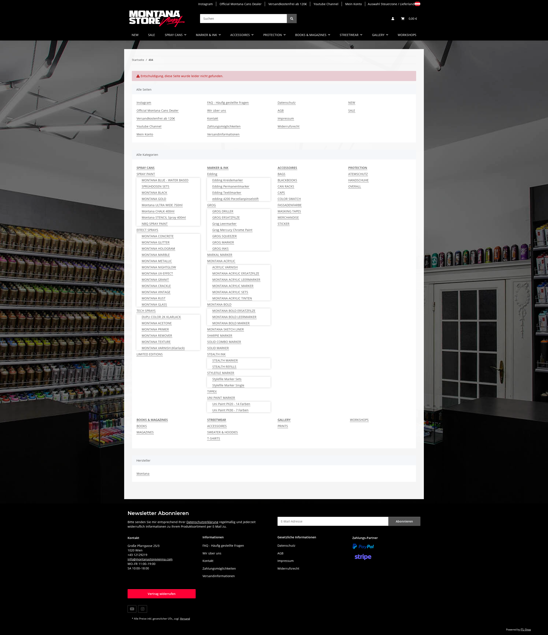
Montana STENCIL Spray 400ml (164, 217)
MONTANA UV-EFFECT (157, 273)
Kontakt (212, 118)
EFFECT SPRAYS (147, 230)
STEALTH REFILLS (224, 367)
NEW (135, 35)
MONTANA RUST (153, 298)
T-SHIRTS (213, 438)
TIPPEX (212, 391)
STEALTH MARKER (225, 360)
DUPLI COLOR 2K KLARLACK (161, 317)
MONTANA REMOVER (157, 335)
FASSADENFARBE (290, 205)
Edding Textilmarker (226, 193)
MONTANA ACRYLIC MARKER (232, 286)
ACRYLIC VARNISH (225, 267)
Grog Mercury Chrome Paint (232, 230)
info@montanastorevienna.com (150, 559)
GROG (211, 205)
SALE (151, 35)
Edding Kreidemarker (227, 180)
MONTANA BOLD (219, 304)
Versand (185, 618)
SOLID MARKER (218, 348)
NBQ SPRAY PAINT (155, 224)
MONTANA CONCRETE (158, 236)
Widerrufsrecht (288, 126)
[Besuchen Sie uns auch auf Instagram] (142, 609)
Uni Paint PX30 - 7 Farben (230, 410)
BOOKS (142, 426)
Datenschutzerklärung (202, 522)
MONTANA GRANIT (155, 280)
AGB (281, 110)
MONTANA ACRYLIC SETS (230, 292)
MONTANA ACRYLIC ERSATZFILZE (235, 273)
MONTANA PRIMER (155, 329)
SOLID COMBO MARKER (224, 342)
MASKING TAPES (289, 211)
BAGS (281, 174)
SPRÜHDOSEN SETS (155, 186)
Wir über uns (216, 110)
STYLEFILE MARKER (220, 373)
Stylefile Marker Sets (226, 379)
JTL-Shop (526, 629)
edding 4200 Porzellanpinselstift (235, 199)
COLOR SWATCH (289, 199)
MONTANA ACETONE (157, 323)
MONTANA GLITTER (156, 242)
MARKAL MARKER (219, 255)
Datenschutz (287, 103)
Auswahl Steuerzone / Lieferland (391, 4)
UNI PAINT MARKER (221, 398)
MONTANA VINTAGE (156, 292)
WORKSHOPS (359, 420)
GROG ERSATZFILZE (226, 217)
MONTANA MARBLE (156, 255)
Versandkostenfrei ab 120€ (287, 4)
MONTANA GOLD (154, 199)
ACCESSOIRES (217, 426)
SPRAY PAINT (146, 174)
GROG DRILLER (222, 211)
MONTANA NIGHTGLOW (159, 267)
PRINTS (283, 426)
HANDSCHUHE (358, 180)
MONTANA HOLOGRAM (158, 248)
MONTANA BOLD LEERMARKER (234, 317)
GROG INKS (220, 248)
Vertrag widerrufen (162, 594)
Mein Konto (353, 4)
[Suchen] (292, 18)
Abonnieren (404, 521)
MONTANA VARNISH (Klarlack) (163, 348)
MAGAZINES (145, 432)
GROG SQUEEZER (224, 236)
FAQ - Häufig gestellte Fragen (228, 103)
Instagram (205, 4)
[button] (393, 18)
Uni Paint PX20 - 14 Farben (231, 404)
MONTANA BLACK (154, 193)
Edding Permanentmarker (230, 186)
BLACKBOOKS (287, 180)
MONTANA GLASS (154, 304)
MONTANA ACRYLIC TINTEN (232, 298)
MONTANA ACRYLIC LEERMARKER (236, 280)
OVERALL (354, 186)
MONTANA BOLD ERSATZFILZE (233, 311)
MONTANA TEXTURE (156, 342)
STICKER (283, 224)
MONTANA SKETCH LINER (225, 329)
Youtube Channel (326, 4)
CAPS (281, 193)
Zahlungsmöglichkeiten (224, 126)
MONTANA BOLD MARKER (231, 323)
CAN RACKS (286, 186)
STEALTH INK (216, 354)
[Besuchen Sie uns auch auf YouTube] (132, 609)
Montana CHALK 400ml (158, 211)
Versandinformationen (223, 134)
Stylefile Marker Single (228, 385)
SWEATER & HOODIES (222, 432)
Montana (143, 473)
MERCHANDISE (288, 217)
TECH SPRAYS (146, 311)
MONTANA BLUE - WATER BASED (165, 180)
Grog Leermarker (224, 224)
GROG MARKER (223, 242)
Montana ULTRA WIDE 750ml (162, 205)
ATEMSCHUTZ (358, 174)
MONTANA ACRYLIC (221, 261)
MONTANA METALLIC (157, 261)
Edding (212, 174)
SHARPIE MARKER (219, 335)
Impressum (286, 118)
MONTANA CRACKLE (156, 286)
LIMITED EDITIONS (150, 354)
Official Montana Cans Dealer (241, 4)
